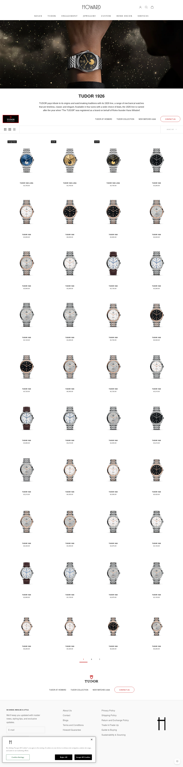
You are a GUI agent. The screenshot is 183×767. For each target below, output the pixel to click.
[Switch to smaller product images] (10, 129)
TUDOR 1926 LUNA (26, 183)
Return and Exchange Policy (115, 720)
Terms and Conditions (73, 725)
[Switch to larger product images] (5, 129)
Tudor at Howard (103, 119)
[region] (49, 750)
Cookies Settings (18, 757)
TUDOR (52, 16)
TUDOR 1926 (156, 183)
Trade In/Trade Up (110, 725)
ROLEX (38, 16)
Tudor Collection (125, 119)
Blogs (65, 720)
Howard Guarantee (72, 729)
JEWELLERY (89, 16)
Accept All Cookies (83, 757)
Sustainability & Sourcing (114, 734)
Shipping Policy (109, 715)
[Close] (92, 739)
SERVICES (143, 16)
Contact (66, 715)
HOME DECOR (124, 16)
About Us (67, 710)
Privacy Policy (108, 710)
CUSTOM (106, 16)
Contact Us (170, 119)
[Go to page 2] (100, 659)
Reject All (63, 757)
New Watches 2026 (147, 119)
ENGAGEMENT (69, 16)
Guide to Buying (109, 729)
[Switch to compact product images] (14, 129)
